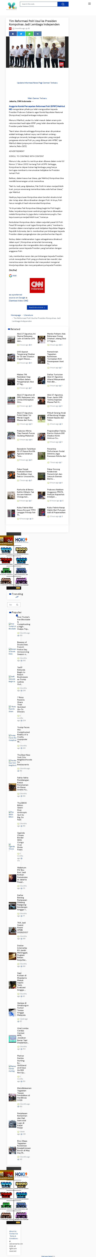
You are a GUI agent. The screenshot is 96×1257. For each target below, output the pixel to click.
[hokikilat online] (21, 540)
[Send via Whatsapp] (29, 33)
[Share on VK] (38, 33)
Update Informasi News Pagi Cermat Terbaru (37, 82)
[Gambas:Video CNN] (18, 300)
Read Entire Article (36, 307)
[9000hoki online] (21, 561)
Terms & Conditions (13, 1237)
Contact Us (13, 1234)
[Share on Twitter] (21, 33)
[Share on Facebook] (13, 33)
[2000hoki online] (21, 571)
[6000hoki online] (21, 581)
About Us (12, 1231)
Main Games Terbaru (37, 98)
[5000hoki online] (21, 550)
